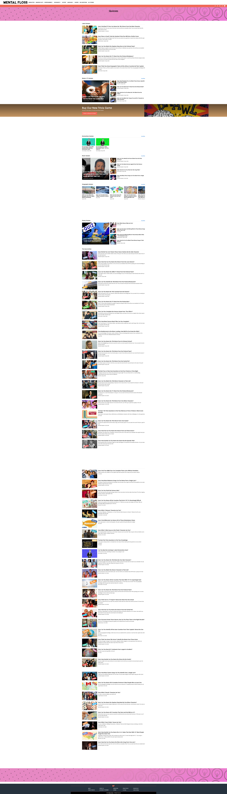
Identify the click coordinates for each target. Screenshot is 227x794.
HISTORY (64, 2)
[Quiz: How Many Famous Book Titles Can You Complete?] (113, 325)
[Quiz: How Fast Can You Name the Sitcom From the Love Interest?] (113, 265)
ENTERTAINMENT (48, 2)
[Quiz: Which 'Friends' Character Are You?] (113, 696)
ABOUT (89, 788)
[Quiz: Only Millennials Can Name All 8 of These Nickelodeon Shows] (113, 523)
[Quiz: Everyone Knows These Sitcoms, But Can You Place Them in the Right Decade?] (113, 623)
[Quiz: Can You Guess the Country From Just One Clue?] (116, 192)
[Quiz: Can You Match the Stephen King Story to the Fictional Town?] (113, 49)
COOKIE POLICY (136, 788)
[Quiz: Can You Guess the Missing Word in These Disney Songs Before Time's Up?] (127, 230)
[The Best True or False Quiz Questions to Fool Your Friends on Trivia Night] (113, 374)
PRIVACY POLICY (125, 788)
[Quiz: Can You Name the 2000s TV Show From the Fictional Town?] (113, 275)
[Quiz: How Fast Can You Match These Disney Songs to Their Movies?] (127, 242)
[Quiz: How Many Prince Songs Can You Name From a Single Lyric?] (127, 177)
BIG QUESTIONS (83, 2)
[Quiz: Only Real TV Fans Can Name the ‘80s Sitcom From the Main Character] (113, 30)
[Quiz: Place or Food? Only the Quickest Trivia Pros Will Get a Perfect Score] (113, 40)
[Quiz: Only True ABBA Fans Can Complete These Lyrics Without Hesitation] (113, 474)
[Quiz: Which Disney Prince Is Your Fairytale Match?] (95, 233)
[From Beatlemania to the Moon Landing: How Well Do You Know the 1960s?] (113, 335)
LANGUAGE (70, 2)
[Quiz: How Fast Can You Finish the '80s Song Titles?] (127, 171)
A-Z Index (124, 789)
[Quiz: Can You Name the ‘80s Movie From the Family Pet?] (95, 91)
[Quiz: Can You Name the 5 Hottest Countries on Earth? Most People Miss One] (130, 192)
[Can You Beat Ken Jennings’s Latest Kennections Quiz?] (113, 553)
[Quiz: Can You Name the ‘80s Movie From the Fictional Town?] (113, 593)
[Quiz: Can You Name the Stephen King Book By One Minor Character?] (113, 706)
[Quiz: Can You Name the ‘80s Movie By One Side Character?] (113, 563)
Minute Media (111, 792)
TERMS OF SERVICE (91, 789)
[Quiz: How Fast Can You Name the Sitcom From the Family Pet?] (113, 613)
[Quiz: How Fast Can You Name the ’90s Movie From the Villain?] (127, 94)
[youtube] (224, 5)
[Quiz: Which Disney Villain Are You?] (127, 225)
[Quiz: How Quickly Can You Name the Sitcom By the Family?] (113, 662)
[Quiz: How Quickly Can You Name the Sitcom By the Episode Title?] (113, 444)
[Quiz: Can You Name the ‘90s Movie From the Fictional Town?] (113, 354)
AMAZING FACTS (39, 2)
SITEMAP (114, 789)
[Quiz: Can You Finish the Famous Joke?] (113, 494)
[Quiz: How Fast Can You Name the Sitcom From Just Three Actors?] (113, 434)
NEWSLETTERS (115, 788)
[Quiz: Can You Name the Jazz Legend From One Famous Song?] (127, 166)
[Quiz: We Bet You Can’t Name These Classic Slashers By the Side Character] (113, 255)
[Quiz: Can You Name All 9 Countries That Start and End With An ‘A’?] (113, 716)
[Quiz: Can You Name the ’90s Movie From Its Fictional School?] (113, 344)
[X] (217, 5)
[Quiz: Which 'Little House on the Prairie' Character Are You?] (113, 533)
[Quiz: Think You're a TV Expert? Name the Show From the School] (113, 603)
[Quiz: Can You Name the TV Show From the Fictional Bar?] (113, 305)
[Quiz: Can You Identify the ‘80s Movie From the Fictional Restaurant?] (113, 285)
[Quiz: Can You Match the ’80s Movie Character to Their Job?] (113, 384)
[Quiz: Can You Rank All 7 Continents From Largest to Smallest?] (113, 653)
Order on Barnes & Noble (89, 113)
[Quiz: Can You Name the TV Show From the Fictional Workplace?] (113, 59)
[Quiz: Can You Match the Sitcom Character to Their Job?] (113, 573)
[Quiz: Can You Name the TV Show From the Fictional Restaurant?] (113, 394)
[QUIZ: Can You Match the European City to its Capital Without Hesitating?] (88, 192)
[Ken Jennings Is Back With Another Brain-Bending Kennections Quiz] (88, 144)
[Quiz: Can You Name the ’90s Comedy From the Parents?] (113, 295)
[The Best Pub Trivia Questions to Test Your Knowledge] (113, 543)
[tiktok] (222, 5)
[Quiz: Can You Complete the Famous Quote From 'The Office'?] (113, 315)
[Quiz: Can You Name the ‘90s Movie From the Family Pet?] (113, 364)
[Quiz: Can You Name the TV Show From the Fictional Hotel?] (127, 88)
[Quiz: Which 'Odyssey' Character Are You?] (113, 513)
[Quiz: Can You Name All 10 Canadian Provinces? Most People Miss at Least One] (113, 686)
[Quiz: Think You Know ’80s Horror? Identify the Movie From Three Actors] (113, 643)
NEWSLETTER (31, 2)
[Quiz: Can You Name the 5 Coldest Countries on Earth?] (102, 192)
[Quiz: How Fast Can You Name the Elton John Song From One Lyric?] (113, 745)
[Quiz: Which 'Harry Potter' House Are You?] (113, 725)
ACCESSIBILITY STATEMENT (104, 789)
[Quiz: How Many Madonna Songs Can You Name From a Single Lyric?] (113, 484)
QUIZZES (77, 2)
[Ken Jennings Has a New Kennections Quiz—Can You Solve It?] (102, 144)
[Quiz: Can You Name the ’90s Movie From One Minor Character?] (113, 404)
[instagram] (219, 5)
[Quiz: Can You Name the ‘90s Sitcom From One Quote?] (113, 424)
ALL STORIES (91, 2)
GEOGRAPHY (57, 2)
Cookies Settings (136, 789)
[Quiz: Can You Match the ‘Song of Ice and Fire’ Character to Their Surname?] (127, 100)
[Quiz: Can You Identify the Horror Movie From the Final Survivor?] (127, 160)
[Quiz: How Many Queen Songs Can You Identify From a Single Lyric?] (113, 676)
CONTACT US (101, 788)
